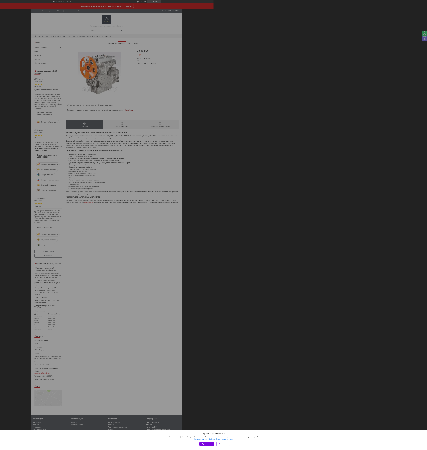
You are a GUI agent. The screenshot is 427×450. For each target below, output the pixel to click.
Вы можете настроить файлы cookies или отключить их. (213, 439)
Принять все (206, 444)
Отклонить (223, 444)
